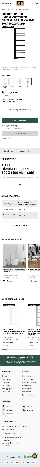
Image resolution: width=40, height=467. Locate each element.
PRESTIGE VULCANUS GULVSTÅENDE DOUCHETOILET (14, 271)
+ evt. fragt (5, 284)
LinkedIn (30, 410)
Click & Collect (27, 376)
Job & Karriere (6, 382)
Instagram (9, 410)
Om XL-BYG (6, 385)
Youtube (30, 406)
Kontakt (4, 376)
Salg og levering (27, 379)
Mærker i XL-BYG (8, 392)
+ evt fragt (5, 95)
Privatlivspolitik (27, 388)
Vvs (8, 9)
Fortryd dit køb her (28, 395)
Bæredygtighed (7, 388)
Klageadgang (26, 385)
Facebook (9, 406)
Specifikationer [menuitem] (26, 151)
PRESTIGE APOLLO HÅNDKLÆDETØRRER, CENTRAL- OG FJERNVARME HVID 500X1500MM (14, 331)
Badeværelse (14, 9)
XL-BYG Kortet (7, 101)
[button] (4, 114)
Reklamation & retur (29, 382)
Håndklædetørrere (23, 9)
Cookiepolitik (26, 392)
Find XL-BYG (6, 379)
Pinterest (9, 414)
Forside (3, 9)
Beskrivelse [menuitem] (8, 151)
